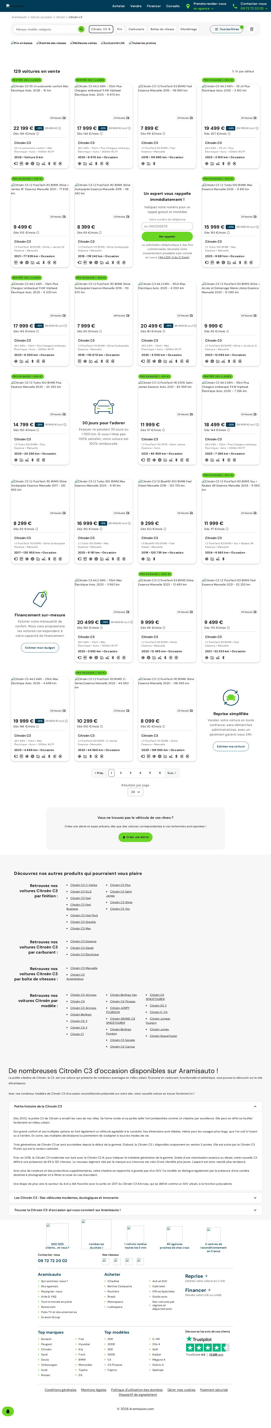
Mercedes (85, 1365)
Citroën (46, 1349)
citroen (60, 17)
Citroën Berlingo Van (123, 995)
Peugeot (46, 1344)
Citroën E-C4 (158, 1012)
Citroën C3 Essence (83, 941)
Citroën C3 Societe (122, 1040)
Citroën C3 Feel (80, 898)
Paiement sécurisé (214, 1390)
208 (110, 1339)
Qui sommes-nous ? (54, 1281)
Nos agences (49, 1286)
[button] (109, 29)
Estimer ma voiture (231, 746)
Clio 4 (156, 1344)
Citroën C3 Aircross (83, 1008)
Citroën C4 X (78, 1027)
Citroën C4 (77, 1001)
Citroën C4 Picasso (123, 1001)
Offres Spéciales (163, 1291)
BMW (82, 1359)
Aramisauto (19, 17)
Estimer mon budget (40, 647)
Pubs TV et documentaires (59, 1312)
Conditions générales (60, 1390)
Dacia (45, 1359)
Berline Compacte (120, 1286)
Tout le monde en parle (56, 1301)
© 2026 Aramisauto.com (135, 1409)
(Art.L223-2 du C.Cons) (173, 257)
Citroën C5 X (78, 1021)
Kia (81, 1349)
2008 (111, 1344)
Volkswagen (49, 1365)
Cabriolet (158, 1286)
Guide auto (159, 1296)
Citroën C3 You (120, 909)
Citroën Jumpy (159, 1029)
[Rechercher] (81, 29)
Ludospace (115, 1307)
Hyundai (84, 1344)
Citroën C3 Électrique (84, 954)
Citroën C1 (77, 1034)
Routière (113, 1291)
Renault (46, 1339)
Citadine (113, 1281)
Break (111, 1296)
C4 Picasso (115, 1365)
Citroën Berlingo (80, 1014)
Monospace (115, 1301)
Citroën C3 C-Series (83, 885)
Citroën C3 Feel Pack (84, 915)
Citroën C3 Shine (121, 902)
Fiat (81, 1339)
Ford (82, 1354)
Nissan (45, 1375)
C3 (109, 1359)
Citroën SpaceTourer (163, 1036)
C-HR (156, 1339)
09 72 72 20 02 (52, 1260)
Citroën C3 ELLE (81, 891)
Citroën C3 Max (80, 928)
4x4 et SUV (159, 1281)
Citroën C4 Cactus (122, 1046)
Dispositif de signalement (138, 1395)
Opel (44, 1354)
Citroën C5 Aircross (83, 995)
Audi (44, 1370)
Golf (155, 1349)
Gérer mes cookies (181, 1390)
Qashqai (158, 1370)
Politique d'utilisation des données (137, 1390)
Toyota (83, 1370)
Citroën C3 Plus (120, 885)
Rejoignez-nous (51, 1291)
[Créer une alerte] (8, 1411)
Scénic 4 (158, 1365)
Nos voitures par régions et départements (163, 1305)
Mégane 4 (158, 1359)
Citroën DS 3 (158, 1005)
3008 (111, 1354)
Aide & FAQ (49, 1296)
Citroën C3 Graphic (83, 922)
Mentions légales (93, 1390)
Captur (112, 1370)
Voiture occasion (41, 17)
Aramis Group (50, 1317)
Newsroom (48, 1307)
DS (80, 1375)
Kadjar (156, 1354)
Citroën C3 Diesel (81, 948)
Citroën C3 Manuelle (83, 968)
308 (110, 1349)
